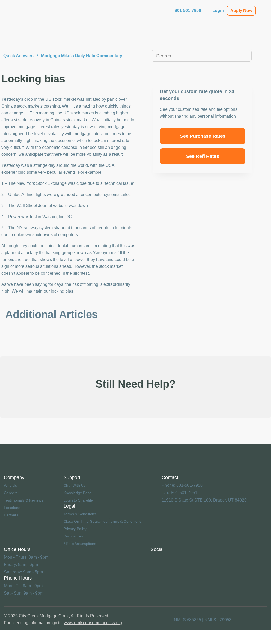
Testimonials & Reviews (23, 500)
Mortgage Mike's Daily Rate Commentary (81, 55)
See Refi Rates (202, 156)
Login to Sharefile (78, 500)
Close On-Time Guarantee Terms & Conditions (102, 521)
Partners (11, 515)
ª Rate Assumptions (80, 543)
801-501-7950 (188, 10)
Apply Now (241, 10)
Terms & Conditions (80, 514)
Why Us (10, 485)
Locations (12, 507)
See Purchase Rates (202, 136)
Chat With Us (74, 485)
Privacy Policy (75, 529)
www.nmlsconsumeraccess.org (93, 622)
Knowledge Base (78, 493)
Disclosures (73, 536)
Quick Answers (18, 55)
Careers (10, 493)
